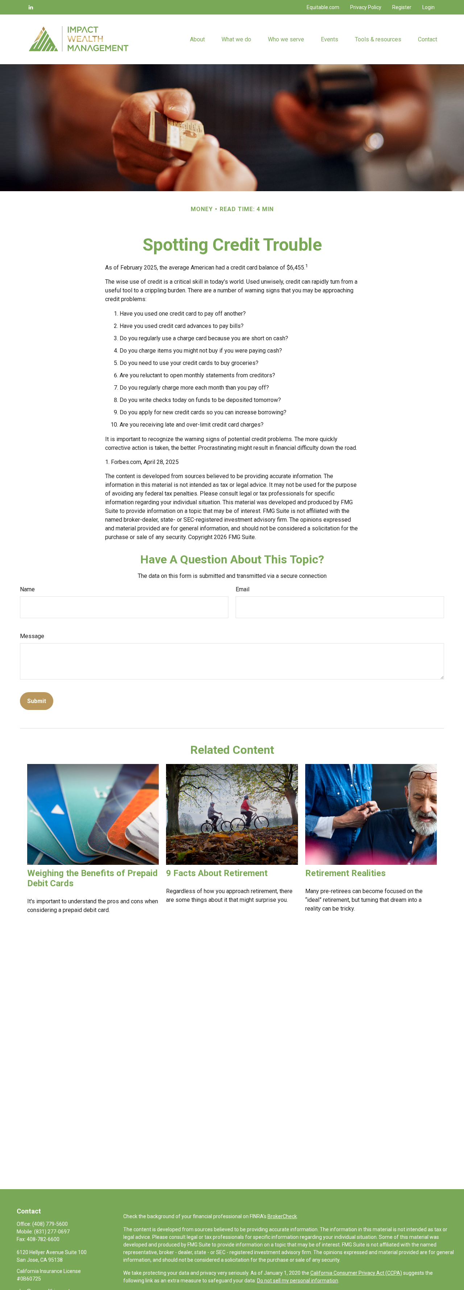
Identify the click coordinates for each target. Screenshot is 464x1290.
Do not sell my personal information (297, 1280)
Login (428, 7)
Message (32, 636)
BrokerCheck (282, 1216)
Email (242, 589)
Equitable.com (323, 7)
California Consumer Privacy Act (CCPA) (356, 1273)
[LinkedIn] (31, 7)
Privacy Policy (365, 7)
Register (401, 7)
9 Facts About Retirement (217, 873)
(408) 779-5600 (50, 1224)
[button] (197, 39)
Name (27, 589)
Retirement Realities (345, 873)
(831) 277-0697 (52, 1231)
